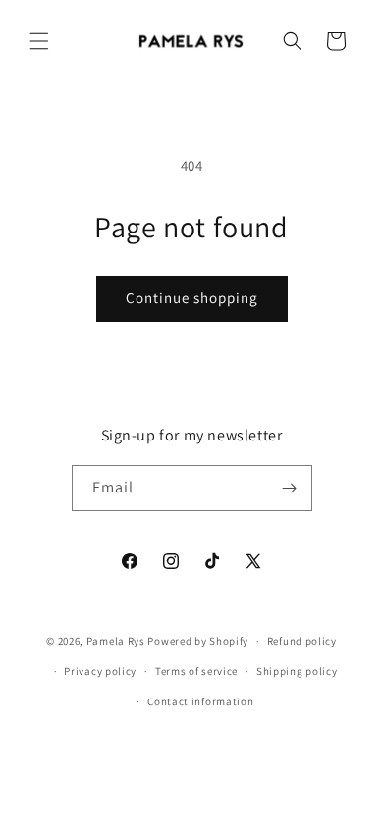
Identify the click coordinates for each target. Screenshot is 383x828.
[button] (39, 41)
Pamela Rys (115, 640)
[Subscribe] (289, 488)
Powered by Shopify (197, 640)
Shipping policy (297, 671)
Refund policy (302, 640)
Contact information (200, 701)
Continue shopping (192, 297)
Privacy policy (100, 671)
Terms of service (196, 671)
